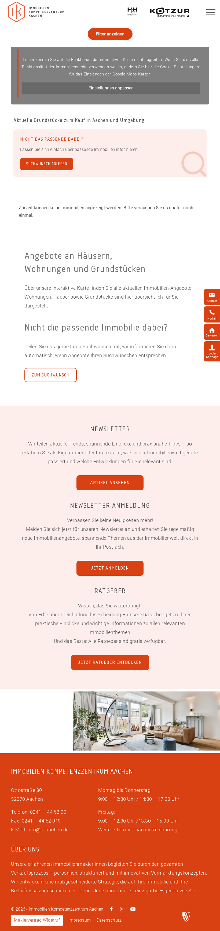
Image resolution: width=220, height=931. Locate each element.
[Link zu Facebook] (111, 909)
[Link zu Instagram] (122, 909)
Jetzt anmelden (110, 568)
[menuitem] (36, 920)
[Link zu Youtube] (133, 909)
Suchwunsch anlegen (46, 164)
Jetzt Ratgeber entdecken (110, 662)
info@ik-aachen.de (48, 829)
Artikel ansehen (110, 482)
